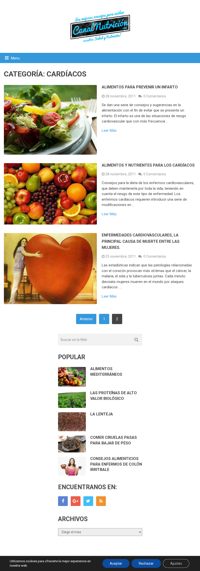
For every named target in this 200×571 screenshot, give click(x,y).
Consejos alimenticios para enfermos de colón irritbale (116, 464)
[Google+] (75, 501)
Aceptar (116, 563)
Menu (15, 58)
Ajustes (176, 563)
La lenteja (101, 414)
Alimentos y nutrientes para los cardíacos (148, 165)
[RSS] (101, 501)
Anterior (86, 319)
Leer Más (109, 130)
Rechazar (146, 563)
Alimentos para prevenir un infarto (140, 87)
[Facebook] (63, 501)
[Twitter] (88, 501)
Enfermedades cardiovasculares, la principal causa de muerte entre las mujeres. (141, 241)
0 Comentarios (154, 96)
